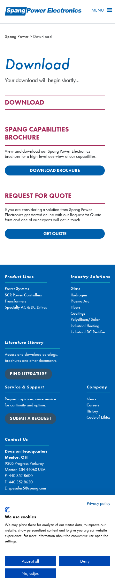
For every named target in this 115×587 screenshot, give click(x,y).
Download (24, 102)
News (91, 399)
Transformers (15, 301)
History (92, 411)
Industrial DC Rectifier (88, 332)
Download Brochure (55, 170)
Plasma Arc (80, 301)
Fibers (75, 307)
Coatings (78, 313)
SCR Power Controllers (23, 295)
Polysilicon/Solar (85, 319)
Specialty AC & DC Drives (26, 307)
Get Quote (54, 233)
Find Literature (28, 374)
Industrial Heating (85, 325)
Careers (93, 405)
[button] (97, 10)
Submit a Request (30, 418)
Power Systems (17, 288)
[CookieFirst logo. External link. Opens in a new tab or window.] (7, 510)
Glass (75, 288)
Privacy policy (98, 503)
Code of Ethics (98, 417)
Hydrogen (79, 295)
